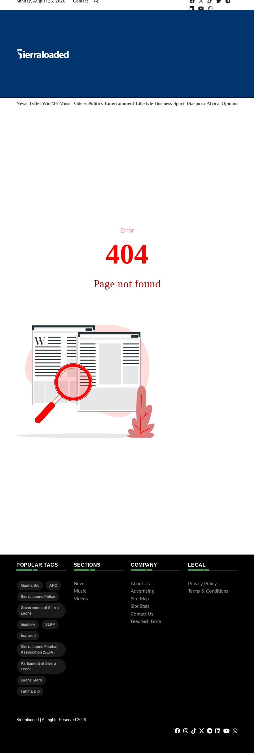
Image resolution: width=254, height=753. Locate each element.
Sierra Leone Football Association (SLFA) (39, 650)
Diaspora (195, 103)
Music (65, 103)
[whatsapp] (210, 8)
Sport (179, 103)
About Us (140, 583)
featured (28, 635)
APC (53, 585)
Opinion (229, 103)
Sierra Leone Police (38, 596)
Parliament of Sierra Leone (38, 666)
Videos (80, 103)
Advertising (142, 591)
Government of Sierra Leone (40, 611)
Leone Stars (31, 680)
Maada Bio (30, 585)
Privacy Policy (202, 583)
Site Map (140, 599)
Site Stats (140, 606)
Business (163, 103)
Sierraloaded (27, 719)
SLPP (50, 624)
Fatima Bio (30, 691)
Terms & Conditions (208, 591)
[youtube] (201, 8)
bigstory (28, 624)
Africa (213, 103)
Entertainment (119, 103)
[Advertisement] (127, 152)
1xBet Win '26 (43, 103)
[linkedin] (192, 8)
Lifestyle (144, 103)
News (21, 103)
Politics (95, 103)
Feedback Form (146, 621)
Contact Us (142, 614)
